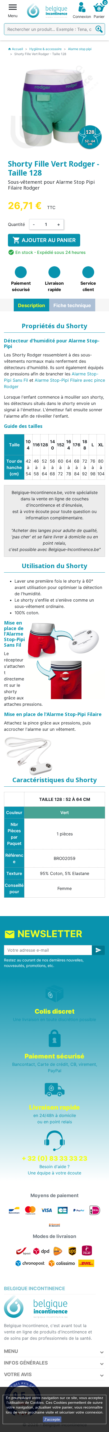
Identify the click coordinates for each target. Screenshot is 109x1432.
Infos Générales (26, 1363)
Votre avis (18, 1374)
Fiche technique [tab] (72, 305)
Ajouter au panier (44, 240)
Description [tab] (31, 305)
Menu (11, 1351)
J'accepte (52, 1419)
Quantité (16, 224)
